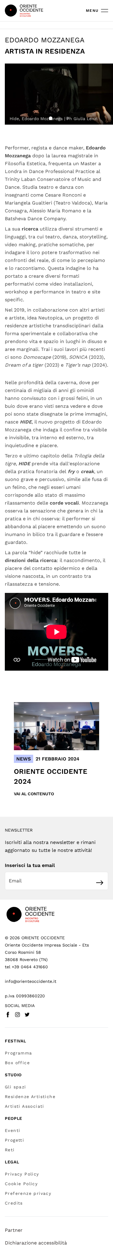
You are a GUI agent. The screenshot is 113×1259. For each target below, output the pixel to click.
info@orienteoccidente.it (30, 981)
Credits (14, 1203)
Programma (18, 1053)
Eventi (12, 1130)
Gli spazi (15, 1086)
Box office (17, 1062)
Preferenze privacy (28, 1193)
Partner (14, 1230)
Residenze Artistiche (30, 1096)
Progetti (14, 1140)
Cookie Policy (21, 1183)
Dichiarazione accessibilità (36, 1243)
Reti (10, 1149)
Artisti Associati (24, 1106)
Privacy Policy (22, 1174)
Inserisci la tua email (30, 865)
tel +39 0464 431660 (26, 966)
